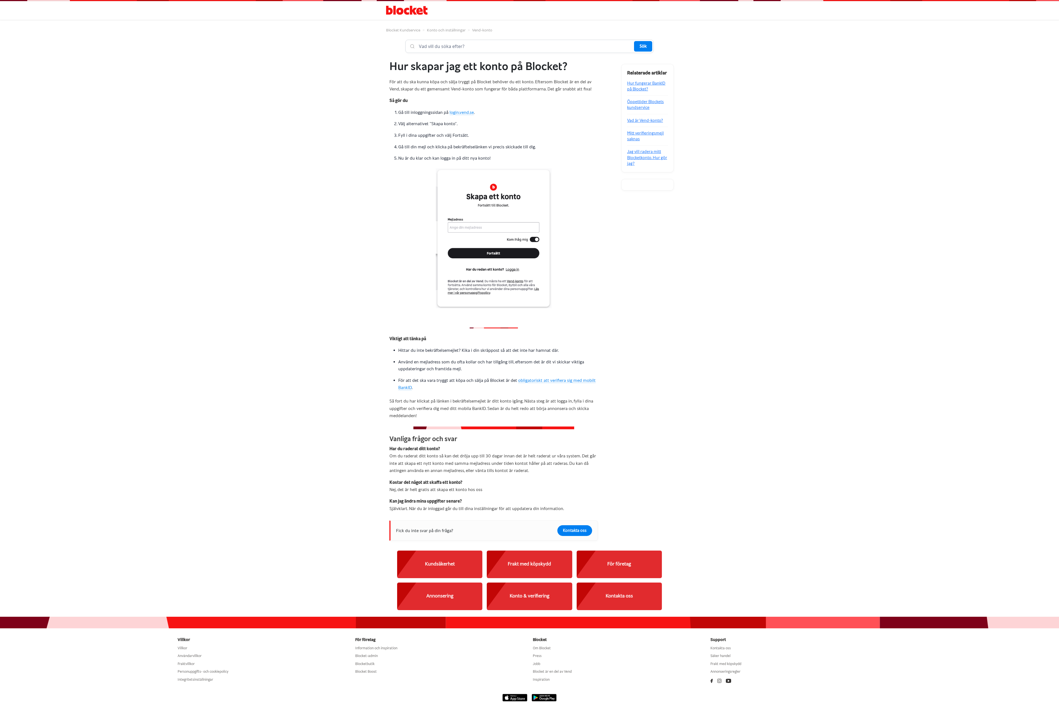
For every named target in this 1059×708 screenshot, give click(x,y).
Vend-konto (482, 30)
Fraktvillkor (186, 664)
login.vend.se (462, 112)
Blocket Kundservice (403, 30)
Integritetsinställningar (195, 679)
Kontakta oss (575, 530)
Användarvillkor (190, 656)
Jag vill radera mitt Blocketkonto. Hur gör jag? (647, 157)
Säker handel (720, 656)
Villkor (182, 648)
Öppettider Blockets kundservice (645, 104)
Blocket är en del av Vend (552, 671)
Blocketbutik (365, 664)
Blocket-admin (366, 656)
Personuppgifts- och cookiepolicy (203, 671)
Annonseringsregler (725, 671)
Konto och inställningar (446, 30)
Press (537, 656)
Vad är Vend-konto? (645, 120)
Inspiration (541, 679)
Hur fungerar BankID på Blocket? (646, 86)
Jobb (536, 664)
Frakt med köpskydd (725, 664)
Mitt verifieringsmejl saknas (645, 136)
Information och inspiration (376, 648)
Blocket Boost (366, 671)
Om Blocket (542, 648)
